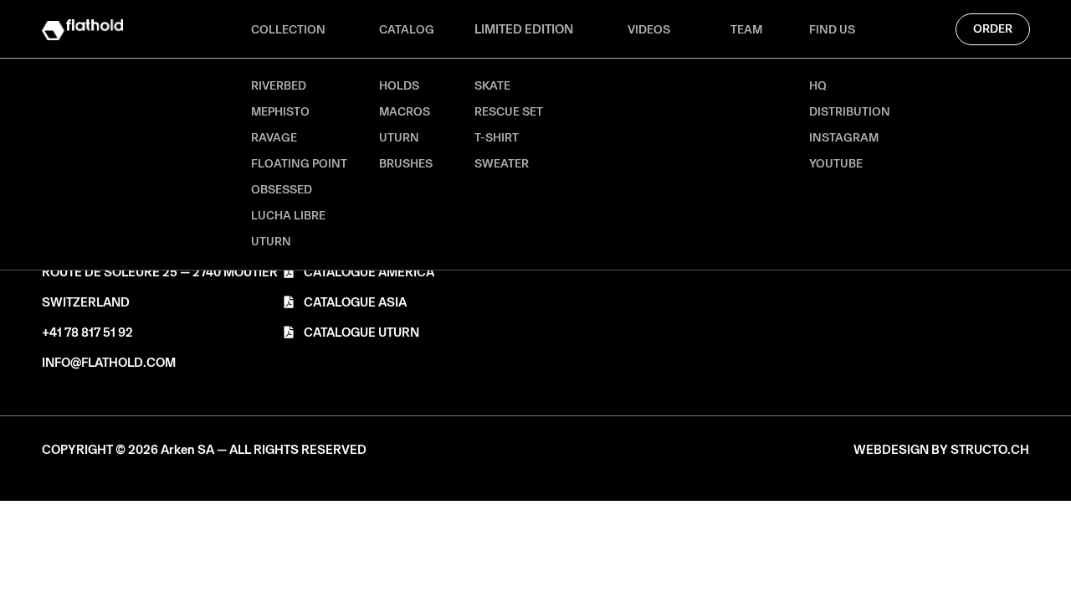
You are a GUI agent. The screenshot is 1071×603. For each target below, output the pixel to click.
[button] (204, 450)
